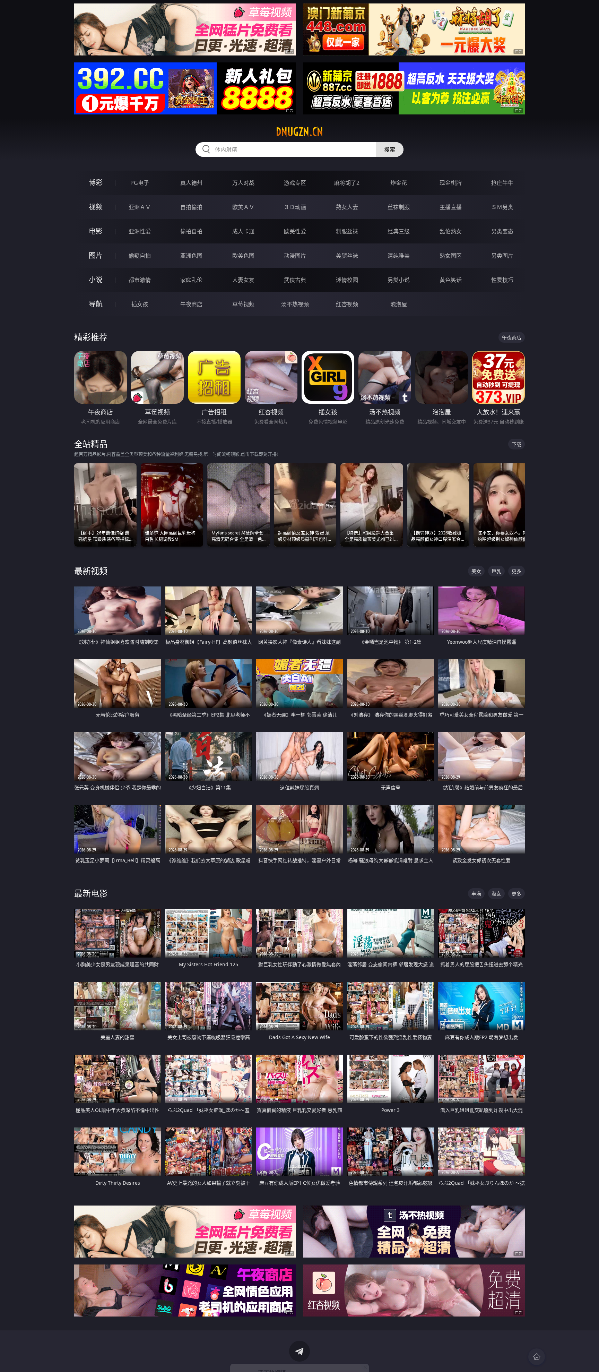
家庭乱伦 (191, 280)
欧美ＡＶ (243, 207)
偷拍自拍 (191, 231)
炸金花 (398, 183)
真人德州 (191, 183)
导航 (96, 304)
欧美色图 (243, 255)
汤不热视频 (295, 304)
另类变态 (502, 231)
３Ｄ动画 (295, 207)
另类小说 (399, 280)
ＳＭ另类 (502, 207)
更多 (516, 571)
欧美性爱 (295, 231)
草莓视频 (243, 304)
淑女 (496, 893)
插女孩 (139, 304)
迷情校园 (347, 280)
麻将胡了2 (346, 183)
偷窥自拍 (140, 255)
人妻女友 (243, 280)
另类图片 (502, 255)
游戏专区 (295, 183)
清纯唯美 (399, 255)
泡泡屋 (398, 304)
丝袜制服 (399, 207)
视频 (96, 207)
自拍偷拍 (191, 207)
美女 (476, 571)
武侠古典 (295, 280)
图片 (96, 255)
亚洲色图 (191, 255)
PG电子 (139, 183)
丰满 (476, 893)
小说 (96, 279)
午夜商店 (191, 304)
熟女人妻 (347, 207)
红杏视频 (347, 304)
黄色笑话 (451, 280)
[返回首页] (536, 1356)
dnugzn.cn (299, 132)
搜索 (389, 149)
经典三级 (399, 231)
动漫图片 (295, 255)
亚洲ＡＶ (140, 207)
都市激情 (140, 280)
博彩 (96, 182)
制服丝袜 (347, 231)
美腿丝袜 (347, 255)
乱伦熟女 (451, 231)
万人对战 (243, 183)
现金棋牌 (451, 183)
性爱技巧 (502, 280)
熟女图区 (451, 255)
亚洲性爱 (140, 231)
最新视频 (90, 570)
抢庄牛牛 (502, 183)
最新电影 (90, 893)
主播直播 (451, 207)
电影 (96, 231)
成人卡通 (243, 231)
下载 (516, 444)
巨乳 (496, 571)
